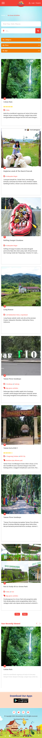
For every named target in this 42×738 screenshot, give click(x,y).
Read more (38, 98)
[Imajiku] (25, 719)
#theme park (19, 460)
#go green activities (12, 388)
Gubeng (16, 384)
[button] (21, 40)
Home (3, 15)
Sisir (12, 592)
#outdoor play (10, 460)
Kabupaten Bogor (12, 176)
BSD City (22, 456)
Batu (8, 110)
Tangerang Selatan (12, 456)
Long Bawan (24, 315)
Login (32, 3)
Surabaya (10, 384)
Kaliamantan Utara (14, 315)
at (7, 315)
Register (38, 3)
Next (25, 614)
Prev (17, 614)
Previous (37, 623)
